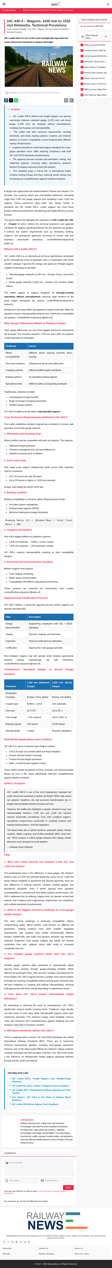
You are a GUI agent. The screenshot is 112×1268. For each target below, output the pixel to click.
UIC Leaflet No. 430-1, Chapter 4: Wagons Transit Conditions (40, 1086)
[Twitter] (8, 1242)
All (106, 37)
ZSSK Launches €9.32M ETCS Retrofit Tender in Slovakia (48, 10)
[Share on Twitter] (11, 100)
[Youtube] (16, 1242)
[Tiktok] (20, 1242)
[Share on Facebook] (6, 100)
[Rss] (29, 1242)
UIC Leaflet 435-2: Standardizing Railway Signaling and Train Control (41, 1091)
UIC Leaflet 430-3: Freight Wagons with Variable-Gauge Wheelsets (41, 1080)
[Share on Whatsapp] (16, 100)
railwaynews (27, 1120)
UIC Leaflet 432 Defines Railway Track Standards (35, 1104)
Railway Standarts (20, 29)
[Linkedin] (12, 1242)
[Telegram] (24, 1242)
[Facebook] (4, 1242)
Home (9, 29)
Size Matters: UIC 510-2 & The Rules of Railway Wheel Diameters (41, 1098)
